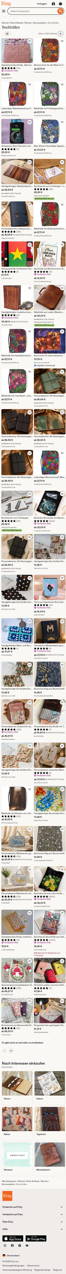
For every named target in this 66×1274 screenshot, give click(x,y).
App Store (12, 1238)
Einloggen (42, 3)
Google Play (36, 1238)
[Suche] (60, 11)
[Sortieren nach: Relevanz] (60, 33)
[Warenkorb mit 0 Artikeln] (60, 3)
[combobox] (32, 11)
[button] (10, 1255)
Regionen (57, 1270)
